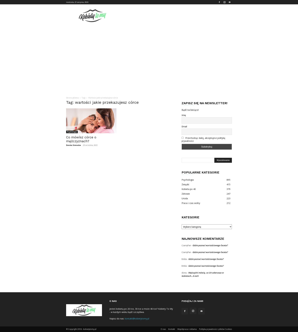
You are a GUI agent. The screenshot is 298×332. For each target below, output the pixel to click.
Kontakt (171, 329)
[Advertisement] (149, 47)
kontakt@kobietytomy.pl (137, 318)
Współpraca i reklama (187, 329)
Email (184, 126)
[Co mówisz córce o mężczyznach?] (91, 120)
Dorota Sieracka (73, 145)
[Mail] (229, 2)
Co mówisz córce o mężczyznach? (81, 139)
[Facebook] (219, 2)
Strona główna (72, 97)
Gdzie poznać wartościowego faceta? (210, 245)
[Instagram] (224, 2)
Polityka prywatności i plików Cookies (215, 329)
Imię (184, 115)
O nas (163, 329)
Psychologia (72, 132)
